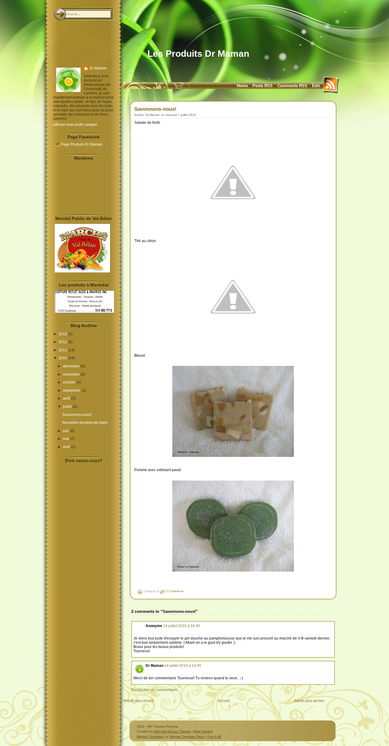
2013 (63, 334)
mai (66, 439)
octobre (69, 382)
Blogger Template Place (187, 736)
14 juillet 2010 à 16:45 (182, 665)
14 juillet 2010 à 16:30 (181, 626)
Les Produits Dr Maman (198, 54)
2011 (63, 350)
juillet (68, 406)
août (67, 398)
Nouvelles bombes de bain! (85, 422)
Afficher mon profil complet (75, 125)
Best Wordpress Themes (172, 731)
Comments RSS (292, 85)
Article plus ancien (309, 701)
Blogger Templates (150, 736)
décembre (72, 366)
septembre (72, 390)
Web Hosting (203, 731)
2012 (63, 342)
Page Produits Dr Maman (81, 144)
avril (67, 447)
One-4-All (214, 736)
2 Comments (175, 591)
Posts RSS (263, 85)
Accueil (224, 701)
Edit (316, 85)
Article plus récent (138, 701)
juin (66, 431)
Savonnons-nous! (76, 415)
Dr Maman (98, 68)
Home (242, 85)
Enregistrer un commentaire (154, 690)
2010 (63, 358)
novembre (72, 374)
